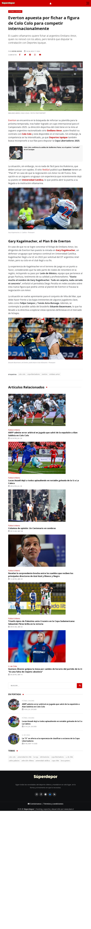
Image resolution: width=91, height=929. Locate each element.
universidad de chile (25, 757)
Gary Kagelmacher (65, 250)
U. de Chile (12, 666)
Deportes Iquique (58, 137)
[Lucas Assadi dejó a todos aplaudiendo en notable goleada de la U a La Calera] (36, 458)
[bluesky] (50, 794)
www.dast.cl (69, 809)
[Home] (45, 777)
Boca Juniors (65, 761)
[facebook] (19, 54)
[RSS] (54, 794)
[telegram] (30, 54)
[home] (8, 3)
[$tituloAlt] (13, 705)
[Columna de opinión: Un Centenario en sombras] (36, 506)
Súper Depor (17, 51)
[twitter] (25, 54)
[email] (40, 54)
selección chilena (28, 761)
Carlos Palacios (14, 761)
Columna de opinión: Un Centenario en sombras (32, 528)
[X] (45, 794)
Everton (12, 120)
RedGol (46, 169)
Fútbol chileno (14, 430)
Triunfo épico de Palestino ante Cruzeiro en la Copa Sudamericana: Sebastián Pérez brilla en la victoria (41, 622)
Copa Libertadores (33, 374)
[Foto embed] (45, 209)
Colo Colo (27, 133)
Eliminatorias (44, 757)
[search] (79, 685)
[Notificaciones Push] (50, 3)
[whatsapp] (35, 54)
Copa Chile (55, 761)
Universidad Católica (32, 179)
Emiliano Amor (54, 130)
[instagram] (37, 794)
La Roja (36, 757)
